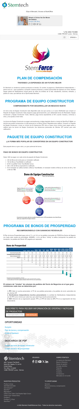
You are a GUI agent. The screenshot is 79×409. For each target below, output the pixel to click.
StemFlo (7, 390)
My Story (37, 21)
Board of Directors (61, 362)
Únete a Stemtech (12, 333)
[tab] (39, 11)
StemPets (7, 401)
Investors (59, 372)
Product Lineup (8, 384)
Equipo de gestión (61, 364)
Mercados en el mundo (63, 376)
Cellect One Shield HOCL (12, 395)
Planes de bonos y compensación (55, 386)
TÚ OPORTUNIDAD (51, 381)
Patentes (59, 368)
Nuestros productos (12, 381)
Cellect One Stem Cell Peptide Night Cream (17, 394)
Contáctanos (60, 374)
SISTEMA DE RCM (9, 386)
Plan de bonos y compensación (17, 330)
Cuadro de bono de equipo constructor (19, 345)
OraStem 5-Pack (9, 399)
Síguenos (35, 357)
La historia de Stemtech (63, 360)
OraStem (7, 397)
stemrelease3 (8, 388)
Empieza (47, 388)
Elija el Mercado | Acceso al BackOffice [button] (39, 11)
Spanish (73, 37)
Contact (31, 21)
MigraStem (7, 392)
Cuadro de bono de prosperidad (17, 348)
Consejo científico (61, 366)
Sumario (8, 327)
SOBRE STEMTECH (62, 357)
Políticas (58, 370)
